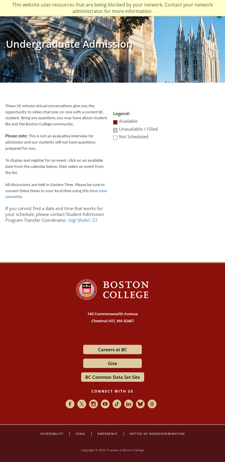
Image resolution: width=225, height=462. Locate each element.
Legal (81, 434)
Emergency (108, 434)
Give (112, 363)
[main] (112, 165)
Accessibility (52, 434)
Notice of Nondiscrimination (157, 434)
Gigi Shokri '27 (83, 220)
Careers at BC (112, 349)
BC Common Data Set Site (112, 377)
